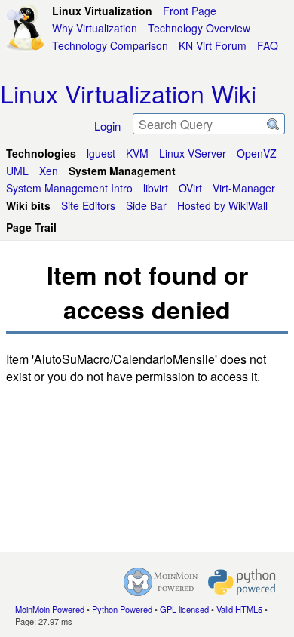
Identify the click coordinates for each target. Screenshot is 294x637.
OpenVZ (257, 153)
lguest (101, 153)
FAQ (267, 45)
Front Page (189, 10)
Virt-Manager (244, 187)
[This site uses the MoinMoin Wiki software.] (160, 582)
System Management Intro (69, 187)
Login (107, 126)
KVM (137, 153)
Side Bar (146, 205)
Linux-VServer (192, 153)
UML (17, 170)
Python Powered (122, 609)
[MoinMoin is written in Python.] (242, 582)
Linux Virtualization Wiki (128, 92)
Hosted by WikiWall (222, 205)
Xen (48, 170)
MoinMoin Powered (49, 609)
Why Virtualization (94, 27)
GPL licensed (184, 609)
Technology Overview (199, 27)
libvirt (155, 187)
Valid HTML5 (239, 609)
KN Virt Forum (213, 45)
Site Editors (88, 205)
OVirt (190, 187)
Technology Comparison (110, 45)
